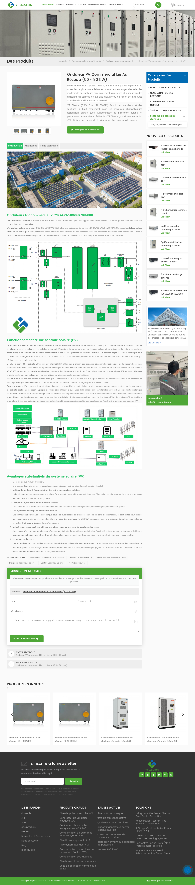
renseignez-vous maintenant (86, 130)
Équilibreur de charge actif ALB (171, 276)
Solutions (60, 4)
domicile (63, 61)
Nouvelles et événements (35, 836)
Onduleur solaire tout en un (80, 558)
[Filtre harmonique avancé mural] (153, 211)
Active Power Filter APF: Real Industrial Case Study (151, 822)
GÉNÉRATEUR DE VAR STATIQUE (161, 94)
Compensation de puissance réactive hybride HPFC (76, 834)
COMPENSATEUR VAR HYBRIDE (162, 103)
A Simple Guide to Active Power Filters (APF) (153, 829)
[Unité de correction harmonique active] (153, 227)
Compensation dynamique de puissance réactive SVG (77, 850)
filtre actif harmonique (110, 813)
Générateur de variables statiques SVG (73, 819)
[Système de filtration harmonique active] (153, 243)
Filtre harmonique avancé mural (174, 211)
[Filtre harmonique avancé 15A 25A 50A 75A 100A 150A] (153, 292)
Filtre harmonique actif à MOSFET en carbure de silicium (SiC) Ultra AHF (173, 147)
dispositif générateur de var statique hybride (113, 828)
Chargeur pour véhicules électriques (166, 124)
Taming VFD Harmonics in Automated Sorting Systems (151, 837)
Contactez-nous (115, 4)
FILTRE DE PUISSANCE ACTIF (165, 87)
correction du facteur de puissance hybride (111, 836)
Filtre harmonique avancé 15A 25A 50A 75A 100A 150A (174, 292)
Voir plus (165, 152)
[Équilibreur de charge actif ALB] (153, 276)
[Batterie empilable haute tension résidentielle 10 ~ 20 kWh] (166, 713)
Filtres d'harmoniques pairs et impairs (171, 260)
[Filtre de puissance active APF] (153, 179)
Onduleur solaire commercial (119, 61)
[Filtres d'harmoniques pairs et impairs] (153, 260)
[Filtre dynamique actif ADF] (153, 195)
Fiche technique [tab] (49, 146)
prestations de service (76, 4)
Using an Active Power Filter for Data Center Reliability (153, 815)
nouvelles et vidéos (97, 4)
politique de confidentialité (93, 880)
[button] (183, 714)
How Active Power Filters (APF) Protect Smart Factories (153, 844)
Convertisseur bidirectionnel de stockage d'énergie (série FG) (71, 739)
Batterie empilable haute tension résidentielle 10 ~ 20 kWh (163, 739)
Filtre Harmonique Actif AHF (172, 163)
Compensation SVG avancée (76, 857)
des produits (48, 4)
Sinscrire (74, 781)
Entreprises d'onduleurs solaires (22, 563)
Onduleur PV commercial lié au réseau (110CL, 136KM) (25, 739)
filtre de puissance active (112, 818)
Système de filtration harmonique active (171, 244)
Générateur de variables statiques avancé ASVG (73, 827)
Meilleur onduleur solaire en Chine (111, 558)
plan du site (28, 850)
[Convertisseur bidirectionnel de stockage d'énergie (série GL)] (120, 713)
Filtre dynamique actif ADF (172, 195)
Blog (23, 845)
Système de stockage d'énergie (86, 61)
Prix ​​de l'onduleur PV (76, 563)
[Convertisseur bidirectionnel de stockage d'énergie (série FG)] (74, 713)
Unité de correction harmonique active (170, 227)
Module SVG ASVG (108, 849)
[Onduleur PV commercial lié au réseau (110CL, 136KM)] (28, 713)
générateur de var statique (113, 822)
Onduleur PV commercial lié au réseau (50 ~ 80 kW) (49, 591)
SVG (23, 822)
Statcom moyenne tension (165, 110)
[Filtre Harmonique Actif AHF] (153, 163)
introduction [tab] (15, 146)
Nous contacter (30, 841)
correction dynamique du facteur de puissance (116, 843)
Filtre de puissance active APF (173, 179)
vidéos (25, 832)
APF (23, 818)
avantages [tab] (31, 146)
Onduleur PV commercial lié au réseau (47, 558)
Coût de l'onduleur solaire (52, 563)
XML (77, 880)
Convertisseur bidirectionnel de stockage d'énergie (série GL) (117, 739)
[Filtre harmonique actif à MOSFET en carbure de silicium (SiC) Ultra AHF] (153, 147)
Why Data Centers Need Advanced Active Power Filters (153, 852)
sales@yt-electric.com (159, 402)
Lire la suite (153, 342)
